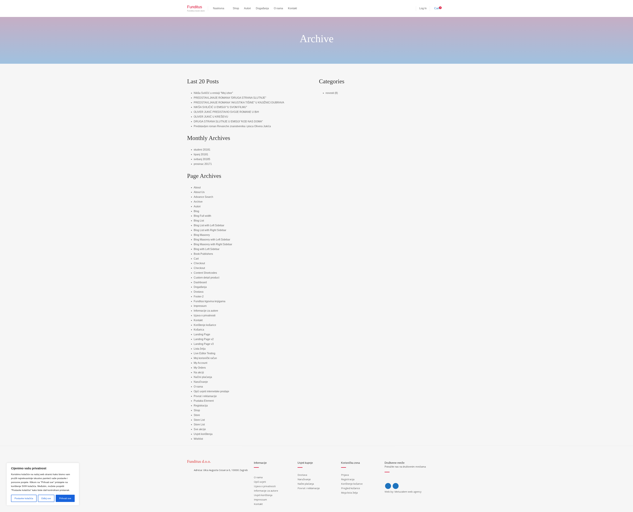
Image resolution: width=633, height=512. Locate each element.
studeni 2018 (201, 149)
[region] (43, 484)
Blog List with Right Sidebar (210, 230)
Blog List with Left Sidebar (209, 225)
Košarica (199, 329)
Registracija (201, 405)
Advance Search (203, 196)
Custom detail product (206, 277)
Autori (197, 206)
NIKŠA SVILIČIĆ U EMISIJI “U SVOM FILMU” (220, 107)
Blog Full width (202, 215)
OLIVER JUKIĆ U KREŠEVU (211, 116)
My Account (200, 362)
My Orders (200, 367)
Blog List (199, 220)
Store (197, 415)
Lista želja (200, 348)
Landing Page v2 (204, 339)
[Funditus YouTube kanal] (396, 486)
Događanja (200, 287)
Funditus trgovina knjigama (209, 301)
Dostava (198, 291)
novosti (330, 93)
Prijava (345, 474)
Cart (196, 258)
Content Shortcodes (205, 272)
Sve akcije (200, 429)
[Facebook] (388, 486)
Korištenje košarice (205, 325)
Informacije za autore (206, 310)
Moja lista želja (349, 492)
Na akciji (199, 372)
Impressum (200, 305)
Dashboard (200, 282)
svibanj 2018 (201, 159)
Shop (197, 410)
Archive (198, 201)
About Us (199, 192)
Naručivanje (201, 381)
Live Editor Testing (204, 353)
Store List (199, 419)
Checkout (199, 263)
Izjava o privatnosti (204, 315)
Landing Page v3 (204, 344)
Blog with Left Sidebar (206, 249)
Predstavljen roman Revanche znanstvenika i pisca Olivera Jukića (232, 126)
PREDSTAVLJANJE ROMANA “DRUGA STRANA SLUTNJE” (230, 97)
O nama (198, 386)
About (197, 187)
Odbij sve (46, 498)
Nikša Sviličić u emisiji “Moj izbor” (213, 93)
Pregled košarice (350, 488)
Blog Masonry (202, 235)
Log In (423, 8)
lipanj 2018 (200, 154)
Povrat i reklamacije (205, 396)
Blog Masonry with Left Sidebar (212, 239)
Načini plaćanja (203, 377)
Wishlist (198, 438)
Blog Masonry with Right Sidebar (213, 244)
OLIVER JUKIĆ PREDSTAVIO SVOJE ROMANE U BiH (226, 112)
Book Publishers (203, 253)
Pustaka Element (204, 400)
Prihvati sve (65, 498)
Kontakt (198, 320)
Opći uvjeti (260, 481)
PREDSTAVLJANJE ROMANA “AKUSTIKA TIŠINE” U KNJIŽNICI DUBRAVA (239, 102)
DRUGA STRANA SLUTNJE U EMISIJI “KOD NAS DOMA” (228, 121)
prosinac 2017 (202, 164)
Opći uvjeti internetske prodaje (211, 391)
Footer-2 (199, 296)
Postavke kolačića (24, 498)
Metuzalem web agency (408, 491)
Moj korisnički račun (205, 358)
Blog (196, 211)
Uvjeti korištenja (203, 434)
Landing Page (202, 334)
